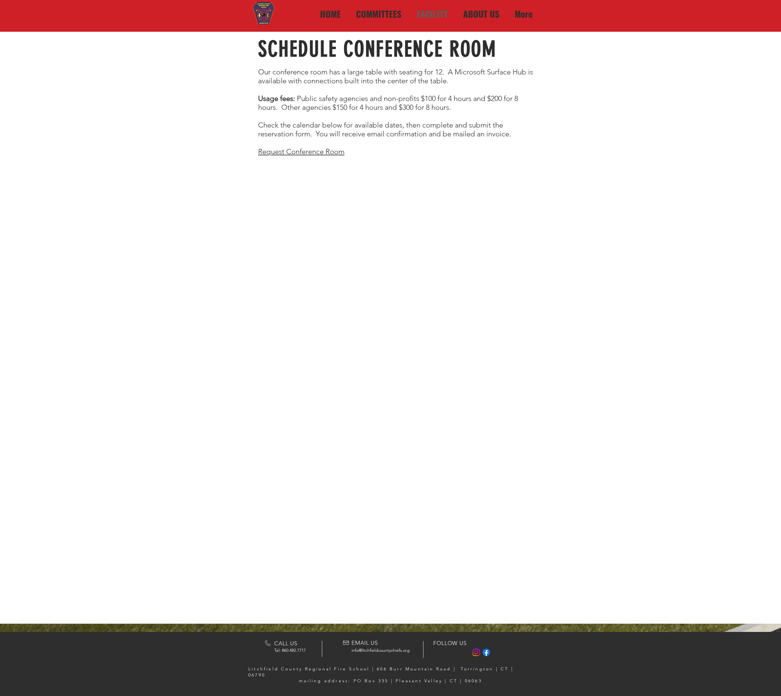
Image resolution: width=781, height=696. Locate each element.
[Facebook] (486, 652)
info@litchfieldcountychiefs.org (380, 650)
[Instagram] (476, 652)
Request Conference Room (301, 151)
